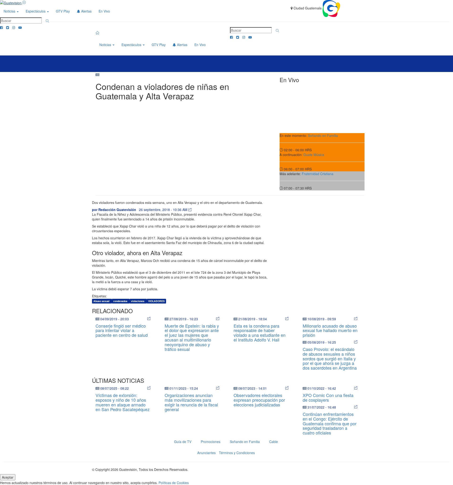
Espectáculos (36, 11)
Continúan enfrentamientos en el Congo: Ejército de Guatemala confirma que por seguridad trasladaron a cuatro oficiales (330, 423)
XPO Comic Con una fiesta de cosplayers (328, 397)
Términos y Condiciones (237, 452)
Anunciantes (206, 452)
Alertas (86, 11)
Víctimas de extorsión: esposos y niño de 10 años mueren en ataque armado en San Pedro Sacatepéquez (123, 402)
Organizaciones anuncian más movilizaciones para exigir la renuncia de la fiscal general (191, 402)
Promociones (210, 441)
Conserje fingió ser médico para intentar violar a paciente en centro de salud (122, 330)
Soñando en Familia (323, 135)
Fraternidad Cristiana (317, 173)
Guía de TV (182, 441)
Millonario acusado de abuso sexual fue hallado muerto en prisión (330, 330)
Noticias (10, 11)
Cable (273, 441)
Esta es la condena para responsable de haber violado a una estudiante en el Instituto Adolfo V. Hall (259, 333)
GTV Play (63, 11)
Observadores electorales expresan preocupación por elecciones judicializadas (259, 400)
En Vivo (104, 11)
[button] (47, 21)
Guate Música (313, 154)
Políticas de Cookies (174, 482)
